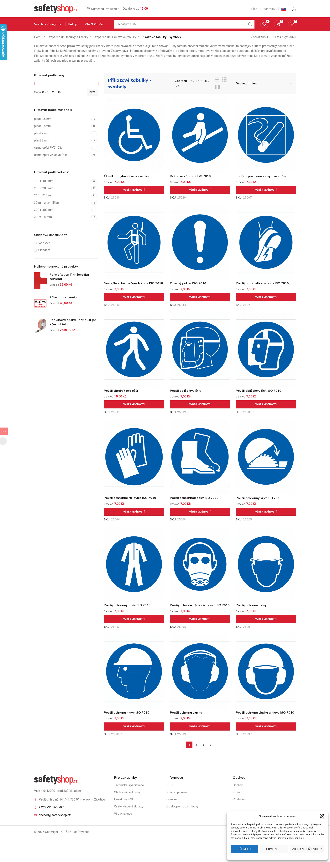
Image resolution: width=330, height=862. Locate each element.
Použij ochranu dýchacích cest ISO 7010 (200, 605)
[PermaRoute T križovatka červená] (40, 280)
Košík (236, 792)
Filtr (92, 92)
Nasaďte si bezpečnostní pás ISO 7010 (133, 283)
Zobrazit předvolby (307, 849)
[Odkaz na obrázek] (55, 779)
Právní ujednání (176, 792)
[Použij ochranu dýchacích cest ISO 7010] (200, 564)
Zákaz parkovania (63, 297)
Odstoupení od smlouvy (182, 806)
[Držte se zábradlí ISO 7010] (200, 135)
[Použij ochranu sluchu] (200, 671)
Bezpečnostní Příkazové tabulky (114, 37)
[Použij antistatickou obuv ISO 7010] (266, 242)
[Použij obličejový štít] (200, 349)
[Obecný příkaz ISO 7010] (200, 242)
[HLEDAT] (250, 24)
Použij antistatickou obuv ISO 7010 (262, 283)
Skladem (44, 250)
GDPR (170, 785)
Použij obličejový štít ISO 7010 (258, 390)
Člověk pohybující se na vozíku (126, 176)
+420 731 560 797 (51, 807)
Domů (38, 37)
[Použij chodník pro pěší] (134, 349)
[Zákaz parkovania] (40, 303)
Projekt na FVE (124, 799)
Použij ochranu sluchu (186, 712)
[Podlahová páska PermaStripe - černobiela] (40, 326)
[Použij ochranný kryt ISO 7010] (266, 457)
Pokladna (239, 799)
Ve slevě (44, 243)
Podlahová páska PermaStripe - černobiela (73, 322)
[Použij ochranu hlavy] (266, 564)
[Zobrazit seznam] (217, 79)
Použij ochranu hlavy (251, 605)
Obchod (238, 785)
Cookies (172, 799)
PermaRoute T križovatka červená (69, 277)
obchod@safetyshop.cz (55, 815)
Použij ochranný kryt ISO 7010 (258, 498)
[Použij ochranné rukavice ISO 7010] (134, 457)
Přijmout (244, 849)
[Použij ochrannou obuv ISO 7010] (200, 457)
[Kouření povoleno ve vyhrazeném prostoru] (266, 135)
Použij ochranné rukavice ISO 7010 (130, 498)
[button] (322, 816)
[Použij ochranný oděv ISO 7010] (134, 564)
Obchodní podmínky (127, 792)
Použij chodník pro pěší (121, 390)
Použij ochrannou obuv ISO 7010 (194, 498)
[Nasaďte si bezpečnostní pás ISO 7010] (134, 242)
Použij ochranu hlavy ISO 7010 (126, 712)
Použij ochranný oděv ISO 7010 (127, 605)
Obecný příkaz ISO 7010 (188, 283)
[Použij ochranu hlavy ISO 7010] (134, 671)
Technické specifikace (129, 785)
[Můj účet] (294, 9)
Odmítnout (274, 849)
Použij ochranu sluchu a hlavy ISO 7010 (265, 712)
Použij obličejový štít (185, 390)
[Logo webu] (55, 8)
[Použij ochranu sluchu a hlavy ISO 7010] (266, 671)
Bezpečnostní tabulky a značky (67, 37)
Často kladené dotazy (128, 806)
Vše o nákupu (123, 813)
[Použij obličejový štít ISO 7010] (266, 349)
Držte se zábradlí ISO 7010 (190, 176)
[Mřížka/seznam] (224, 79)
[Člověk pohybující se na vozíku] (134, 135)
